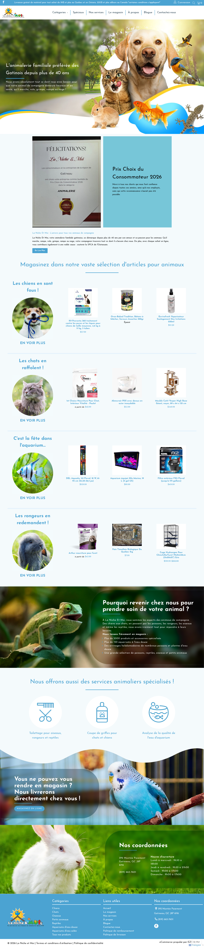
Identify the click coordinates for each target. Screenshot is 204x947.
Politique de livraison (114, 935)
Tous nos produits (61, 935)
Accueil (107, 908)
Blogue (106, 923)
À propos (108, 919)
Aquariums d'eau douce (65, 927)
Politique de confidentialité (88, 943)
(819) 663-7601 (165, 919)
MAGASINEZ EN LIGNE (29, 809)
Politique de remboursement (118, 931)
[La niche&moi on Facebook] (3, 2)
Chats (55, 912)
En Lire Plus (40, 250)
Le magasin (109, 912)
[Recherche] (193, 3)
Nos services (109, 916)
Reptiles (56, 923)
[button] (196, 945)
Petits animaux (60, 919)
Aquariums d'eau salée (64, 931)
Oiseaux (56, 916)
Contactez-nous (111, 927)
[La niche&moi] (13, 12)
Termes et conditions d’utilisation (54, 943)
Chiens (56, 908)
